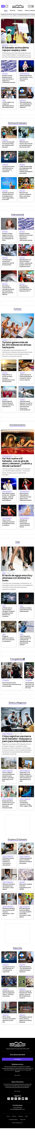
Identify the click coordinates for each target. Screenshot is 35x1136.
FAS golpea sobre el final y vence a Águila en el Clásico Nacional (25, 1019)
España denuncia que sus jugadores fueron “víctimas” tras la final (8, 993)
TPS (10, 14)
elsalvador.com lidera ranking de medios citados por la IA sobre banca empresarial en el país (26, 777)
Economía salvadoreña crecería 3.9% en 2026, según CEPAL (26, 803)
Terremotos (4, 14)
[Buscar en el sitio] (6, 6)
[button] (32, 677)
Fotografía (6, 680)
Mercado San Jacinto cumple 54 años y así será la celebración (25, 195)
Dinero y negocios (7, 733)
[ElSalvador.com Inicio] (18, 6)
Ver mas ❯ (17, 1075)
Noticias (12, 10)
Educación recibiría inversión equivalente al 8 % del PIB (25, 886)
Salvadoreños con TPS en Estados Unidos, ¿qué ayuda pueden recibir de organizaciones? (25, 263)
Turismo (20, 10)
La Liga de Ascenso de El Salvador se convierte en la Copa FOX (8, 169)
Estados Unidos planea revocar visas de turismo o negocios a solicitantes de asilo (8, 79)
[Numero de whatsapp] (19, 1099)
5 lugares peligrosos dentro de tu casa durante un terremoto (8, 638)
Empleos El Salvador (24, 14)
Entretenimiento (24, 73)
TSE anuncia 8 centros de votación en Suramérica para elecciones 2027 (26, 144)
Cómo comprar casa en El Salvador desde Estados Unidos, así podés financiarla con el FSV (8, 777)
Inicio (5, 10)
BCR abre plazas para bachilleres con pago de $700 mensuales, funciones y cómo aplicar (25, 913)
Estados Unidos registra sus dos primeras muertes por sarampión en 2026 (8, 237)
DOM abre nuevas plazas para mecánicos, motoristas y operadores (8, 861)
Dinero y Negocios (17, 1122)
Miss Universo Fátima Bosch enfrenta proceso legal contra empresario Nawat (26, 497)
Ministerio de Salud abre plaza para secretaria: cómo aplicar (9, 886)
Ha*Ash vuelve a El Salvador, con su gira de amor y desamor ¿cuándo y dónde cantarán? (17, 462)
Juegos (15, 14)
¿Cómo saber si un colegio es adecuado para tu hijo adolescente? (8, 104)
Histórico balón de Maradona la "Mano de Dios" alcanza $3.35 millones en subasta (25, 994)
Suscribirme (17, 1059)
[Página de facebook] (8, 1099)
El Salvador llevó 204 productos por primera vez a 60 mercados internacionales (8, 804)
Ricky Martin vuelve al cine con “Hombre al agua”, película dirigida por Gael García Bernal (8, 497)
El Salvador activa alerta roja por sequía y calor (15, 48)
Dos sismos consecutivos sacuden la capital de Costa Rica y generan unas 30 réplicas (8, 290)
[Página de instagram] (15, 1099)
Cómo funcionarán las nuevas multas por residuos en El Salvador (8, 144)
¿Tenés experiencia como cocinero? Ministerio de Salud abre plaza (25, 860)
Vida (4, 100)
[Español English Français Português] (32, 6)
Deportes (22, 100)
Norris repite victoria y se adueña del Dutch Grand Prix (9, 1019)
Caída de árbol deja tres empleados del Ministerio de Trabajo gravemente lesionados (25, 170)
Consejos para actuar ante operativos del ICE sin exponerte (8, 262)
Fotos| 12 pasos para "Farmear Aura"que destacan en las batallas (11, 684)
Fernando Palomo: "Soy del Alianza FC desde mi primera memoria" (26, 104)
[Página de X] (12, 1099)
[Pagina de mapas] (29, 6)
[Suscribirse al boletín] (3, 6)
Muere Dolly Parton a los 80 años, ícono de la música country (26, 78)
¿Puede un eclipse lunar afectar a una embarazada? (26, 609)
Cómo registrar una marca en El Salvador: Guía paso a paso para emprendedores (17, 739)
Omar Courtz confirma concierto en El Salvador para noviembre (8, 522)
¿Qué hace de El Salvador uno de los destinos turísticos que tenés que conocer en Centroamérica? (26, 405)
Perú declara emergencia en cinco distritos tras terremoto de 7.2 (25, 288)
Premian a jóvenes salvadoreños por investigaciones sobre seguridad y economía (8, 196)
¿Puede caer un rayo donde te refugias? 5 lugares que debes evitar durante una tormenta (8, 612)
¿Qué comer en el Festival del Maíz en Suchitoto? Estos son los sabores (26, 377)
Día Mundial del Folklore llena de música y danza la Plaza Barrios (8, 403)
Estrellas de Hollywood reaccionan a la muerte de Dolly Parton (25, 523)
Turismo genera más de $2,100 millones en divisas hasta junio (16, 345)
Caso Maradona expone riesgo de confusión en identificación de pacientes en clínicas (25, 640)
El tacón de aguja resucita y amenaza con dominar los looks (17, 578)
